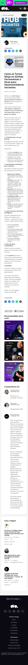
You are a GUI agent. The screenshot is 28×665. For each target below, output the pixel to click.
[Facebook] (9, 51)
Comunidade (14, 627)
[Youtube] (14, 611)
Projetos (14, 625)
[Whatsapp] (17, 51)
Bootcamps (14, 622)
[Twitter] (13, 51)
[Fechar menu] (20, 8)
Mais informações (12, 599)
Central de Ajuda (14, 640)
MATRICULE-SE (20, 3)
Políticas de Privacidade (14, 645)
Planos (14, 619)
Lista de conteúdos (8, 15)
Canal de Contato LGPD (14, 648)
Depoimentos (14, 633)
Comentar (22, 311)
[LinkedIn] (5, 51)
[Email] (20, 51)
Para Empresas (14, 630)
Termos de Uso (14, 642)
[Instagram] (22, 611)
